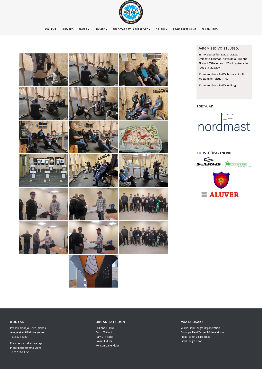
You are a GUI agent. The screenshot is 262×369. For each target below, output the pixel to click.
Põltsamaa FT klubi (107, 345)
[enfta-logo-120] (131, 12)
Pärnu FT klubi (104, 337)
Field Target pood (191, 341)
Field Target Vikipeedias (195, 337)
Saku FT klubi (104, 341)
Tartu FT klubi (104, 332)
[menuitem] (50, 29)
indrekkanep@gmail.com (25, 348)
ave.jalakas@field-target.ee (27, 332)
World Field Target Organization (200, 328)
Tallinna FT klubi (105, 328)
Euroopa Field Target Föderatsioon (202, 332)
